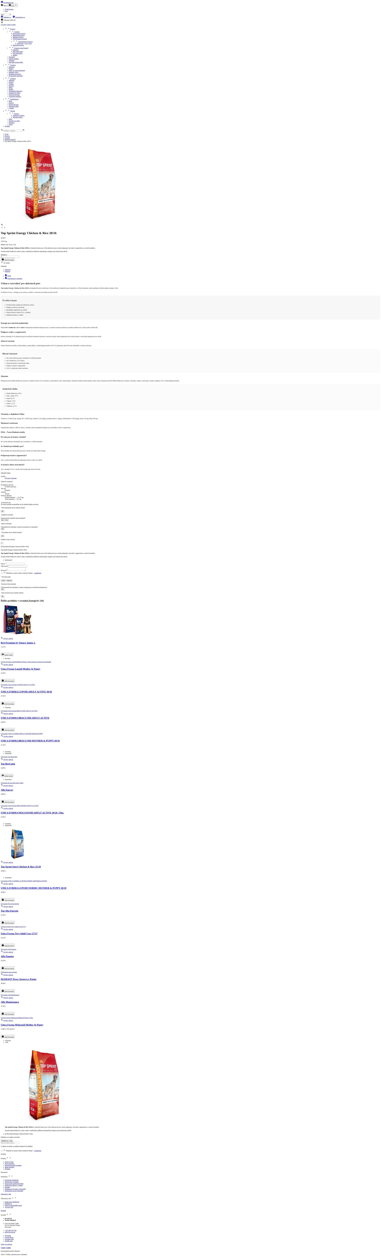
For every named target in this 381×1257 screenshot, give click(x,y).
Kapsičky (16, 50)
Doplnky (10, 78)
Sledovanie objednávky (12, 1202)
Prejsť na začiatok (6, 1244)
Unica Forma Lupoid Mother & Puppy (20, 669)
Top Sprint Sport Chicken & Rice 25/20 (21, 866)
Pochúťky (12, 57)
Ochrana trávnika (14, 95)
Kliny (10, 119)
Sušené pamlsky (14, 59)
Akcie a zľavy (9, 1162)
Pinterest (7, 271)
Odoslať (9, 580)
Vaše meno (4, 566)
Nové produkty (9, 1163)
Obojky (11, 82)
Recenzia (4, 570)
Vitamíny (11, 60)
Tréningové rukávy (19, 115)
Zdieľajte (8, 270)
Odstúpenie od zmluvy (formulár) (15, 1189)
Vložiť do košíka (8, 259)
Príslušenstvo (12, 99)
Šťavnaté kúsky (18, 53)
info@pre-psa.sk (10, 1232)
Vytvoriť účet (9, 1207)
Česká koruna (9, 9)
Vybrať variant (7, 654)
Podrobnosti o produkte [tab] (13, 278)
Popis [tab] (8, 276)
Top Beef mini (8, 764)
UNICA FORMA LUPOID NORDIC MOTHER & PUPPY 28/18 (33, 888)
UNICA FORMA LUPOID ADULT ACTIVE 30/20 (26, 691)
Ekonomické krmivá (19, 33)
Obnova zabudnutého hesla (13, 1205)
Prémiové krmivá (18, 37)
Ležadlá (11, 108)
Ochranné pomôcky (15, 96)
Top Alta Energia (9, 911)
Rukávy (14, 114)
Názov (3, 564)
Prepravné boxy (14, 104)
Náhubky (12, 80)
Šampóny (12, 67)
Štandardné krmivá (19, 35)
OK (2, 511)
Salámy (15, 55)
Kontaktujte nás (7, 2)
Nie (2, 520)
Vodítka (11, 84)
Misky (11, 87)
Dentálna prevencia (15, 74)
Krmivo (10, 29)
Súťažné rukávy (18, 117)
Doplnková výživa (14, 93)
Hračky (11, 89)
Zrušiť (3, 580)
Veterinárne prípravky (15, 91)
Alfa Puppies (7, 956)
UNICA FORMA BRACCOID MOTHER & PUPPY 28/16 (30, 740)
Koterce (11, 103)
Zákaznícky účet (6, 1194)
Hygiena (10, 65)
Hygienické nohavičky (16, 76)
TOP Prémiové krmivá (20, 39)
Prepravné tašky (14, 106)
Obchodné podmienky (12, 1180)
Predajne (7, 1169)
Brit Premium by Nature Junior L (18, 642)
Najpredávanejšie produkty (13, 1165)
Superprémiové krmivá (23, 42)
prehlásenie (37, 573)
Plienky (11, 69)
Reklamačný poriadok (12, 1182)
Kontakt (7, 126)
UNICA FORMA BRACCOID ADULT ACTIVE (25, 718)
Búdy (10, 101)
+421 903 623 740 (10, 1230)
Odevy (11, 124)
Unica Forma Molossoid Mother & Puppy (22, 1024)
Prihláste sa (8, 1204)
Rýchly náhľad (7, 638)
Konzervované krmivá (18, 48)
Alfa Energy (7, 790)
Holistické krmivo (18, 45)
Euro (6, 11)
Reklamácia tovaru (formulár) (14, 1191)
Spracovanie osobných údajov (14, 1183)
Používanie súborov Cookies (14, 1185)
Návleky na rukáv (14, 121)
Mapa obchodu (9, 1167)
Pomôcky (12, 122)
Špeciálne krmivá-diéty (16, 62)
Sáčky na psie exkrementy (17, 70)
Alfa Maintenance (10, 1002)
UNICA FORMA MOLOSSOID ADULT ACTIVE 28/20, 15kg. (32, 812)
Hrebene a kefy (13, 72)
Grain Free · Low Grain (24, 43)
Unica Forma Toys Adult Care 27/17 (19, 933)
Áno (6, 520)
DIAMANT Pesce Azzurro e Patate (18, 979)
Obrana (10, 111)
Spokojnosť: (9, 560)
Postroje (11, 86)
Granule (14, 32)
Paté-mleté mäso (18, 51)
